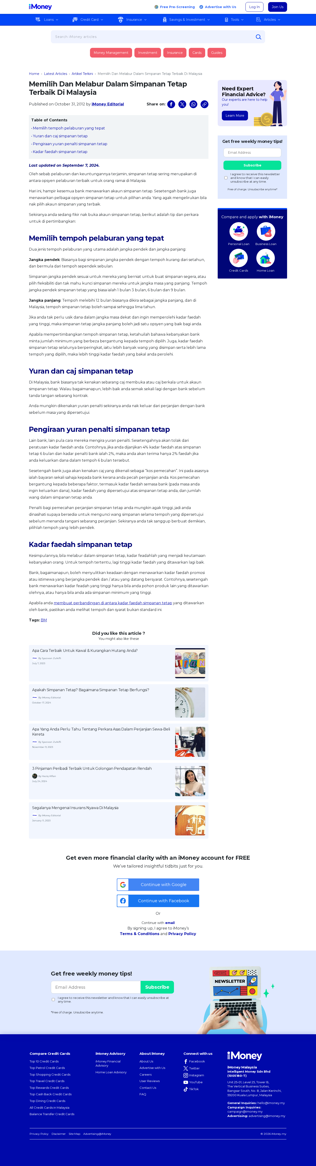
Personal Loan (238, 244)
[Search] (258, 37)
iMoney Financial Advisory (108, 1063)
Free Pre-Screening (177, 7)
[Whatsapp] (193, 104)
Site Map (74, 1133)
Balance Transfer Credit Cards (52, 1114)
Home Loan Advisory (111, 1072)
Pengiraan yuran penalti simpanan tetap (70, 144)
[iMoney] (40, 7)
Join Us (277, 7)
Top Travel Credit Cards (47, 1081)
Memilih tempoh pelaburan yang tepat (69, 128)
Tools (235, 20)
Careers (145, 1074)
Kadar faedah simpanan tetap (60, 152)
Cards (196, 53)
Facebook (197, 1061)
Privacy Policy (182, 934)
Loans (49, 20)
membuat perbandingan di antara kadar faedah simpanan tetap (113, 603)
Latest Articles (55, 74)
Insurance (134, 20)
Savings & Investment (187, 20)
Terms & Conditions (139, 934)
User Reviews (149, 1081)
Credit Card (90, 20)
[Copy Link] (204, 104)
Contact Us (147, 1087)
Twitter (194, 1068)
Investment (147, 53)
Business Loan (265, 244)
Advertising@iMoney (97, 1133)
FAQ (142, 1094)
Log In (254, 7)
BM (44, 620)
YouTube (196, 1082)
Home (34, 74)
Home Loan (265, 270)
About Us (146, 1061)
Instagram (196, 1075)
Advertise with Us (220, 7)
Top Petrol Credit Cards (47, 1068)
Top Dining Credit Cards (47, 1101)
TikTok (194, 1089)
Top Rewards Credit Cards (49, 1087)
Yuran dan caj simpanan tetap (60, 136)
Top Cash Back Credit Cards (50, 1094)
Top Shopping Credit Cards (50, 1074)
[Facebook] (171, 104)
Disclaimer (59, 1133)
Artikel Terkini (82, 74)
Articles (270, 20)
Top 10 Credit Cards (44, 1061)
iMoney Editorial (108, 104)
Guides (216, 53)
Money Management (111, 53)
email (170, 923)
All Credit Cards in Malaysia (49, 1107)
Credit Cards (238, 270)
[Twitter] (182, 104)
